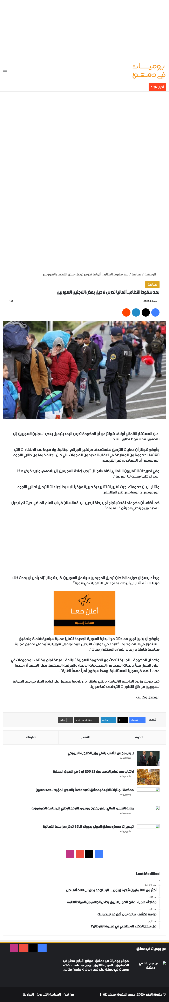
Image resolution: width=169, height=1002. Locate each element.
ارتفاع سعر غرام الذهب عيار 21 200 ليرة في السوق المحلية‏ (93, 771)
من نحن (68, 994)
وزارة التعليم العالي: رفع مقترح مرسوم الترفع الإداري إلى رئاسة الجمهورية (83, 808)
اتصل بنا (28, 994)
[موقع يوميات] (149, 70)
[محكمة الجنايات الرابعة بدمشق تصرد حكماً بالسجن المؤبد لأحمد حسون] (148, 795)
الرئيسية (150, 274)
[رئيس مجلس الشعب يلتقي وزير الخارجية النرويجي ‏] (148, 758)
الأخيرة (139, 737)
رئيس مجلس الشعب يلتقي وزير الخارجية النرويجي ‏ (100, 753)
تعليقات (31, 737)
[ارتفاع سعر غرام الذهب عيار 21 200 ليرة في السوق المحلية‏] (148, 777)
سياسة (136, 274)
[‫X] (115, 977)
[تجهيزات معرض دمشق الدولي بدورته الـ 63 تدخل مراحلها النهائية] (148, 832)
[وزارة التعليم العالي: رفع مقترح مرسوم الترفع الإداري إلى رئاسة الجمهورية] (148, 813)
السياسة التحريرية (48, 994)
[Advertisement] (84, 29)
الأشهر (85, 737)
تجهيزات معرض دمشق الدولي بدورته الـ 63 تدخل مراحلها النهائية (88, 826)
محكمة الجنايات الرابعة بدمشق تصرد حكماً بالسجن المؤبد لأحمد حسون (85, 790)
